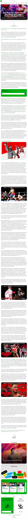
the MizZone (7, 328)
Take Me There (20, 511)
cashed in (16, 99)
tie (6, 207)
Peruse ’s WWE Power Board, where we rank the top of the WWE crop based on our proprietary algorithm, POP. (13, 159)
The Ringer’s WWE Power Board (6, 141)
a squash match (23, 222)
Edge (25, 74)
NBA (19, 487)
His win (2, 130)
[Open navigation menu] (27, 1)
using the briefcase (19, 272)
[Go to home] (1, 1)
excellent (11, 127)
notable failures (10, 39)
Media (4, 487)
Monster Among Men (12, 220)
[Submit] (25, 93)
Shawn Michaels (19, 52)
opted (7, 225)
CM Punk (2, 75)
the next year (11, 204)
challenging (17, 180)
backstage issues (8, 171)
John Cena (10, 28)
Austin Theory (5, 29)
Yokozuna (8, 52)
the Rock (17, 53)
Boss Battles (11, 244)
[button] (14, 1)
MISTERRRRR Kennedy (4, 28)
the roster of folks (16, 261)
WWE (12, 487)
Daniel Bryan (7, 75)
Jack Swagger (20, 76)
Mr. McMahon (10, 53)
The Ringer (13, 431)
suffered (21, 134)
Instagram (14, 516)
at (9, 99)
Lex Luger (13, 52)
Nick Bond (14, 25)
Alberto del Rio (15, 76)
